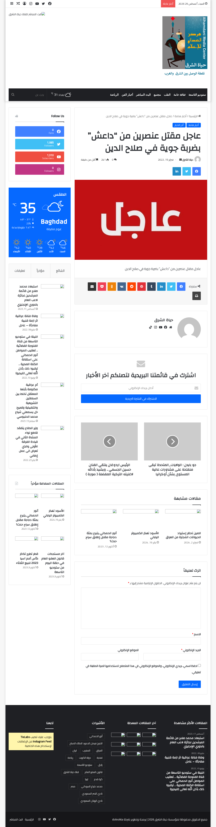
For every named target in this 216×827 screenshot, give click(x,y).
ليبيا (86, 779)
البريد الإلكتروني (191, 649)
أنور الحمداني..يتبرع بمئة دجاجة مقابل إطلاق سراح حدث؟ (101, 537)
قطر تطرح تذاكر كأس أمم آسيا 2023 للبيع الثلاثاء (27, 558)
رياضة (70, 757)
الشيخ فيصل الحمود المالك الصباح (86, 743)
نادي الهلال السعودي (92, 800)
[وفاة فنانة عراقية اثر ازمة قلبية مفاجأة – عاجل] (52, 322)
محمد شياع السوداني (92, 786)
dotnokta (117, 819)
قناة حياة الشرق (71, 772)
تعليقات (20, 271)
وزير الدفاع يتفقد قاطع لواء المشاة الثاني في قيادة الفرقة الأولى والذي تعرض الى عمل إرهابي (27, 441)
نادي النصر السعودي (92, 793)
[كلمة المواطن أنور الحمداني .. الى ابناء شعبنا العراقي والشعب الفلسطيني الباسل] (134, 755)
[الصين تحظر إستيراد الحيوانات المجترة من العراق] (183, 519)
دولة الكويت (85, 757)
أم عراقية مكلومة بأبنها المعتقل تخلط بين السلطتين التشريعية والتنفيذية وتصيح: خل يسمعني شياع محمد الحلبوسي (26, 401)
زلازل (100, 764)
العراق (99, 750)
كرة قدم (98, 779)
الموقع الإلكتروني (128, 649)
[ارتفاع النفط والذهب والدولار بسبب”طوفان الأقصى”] (118, 755)
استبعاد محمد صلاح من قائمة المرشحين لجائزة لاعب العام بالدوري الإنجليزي (27, 295)
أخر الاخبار (179, 125)
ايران (75, 750)
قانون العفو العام (94, 772)
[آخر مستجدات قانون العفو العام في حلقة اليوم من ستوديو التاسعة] (52, 543)
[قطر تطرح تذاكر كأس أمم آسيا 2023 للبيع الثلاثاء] (26, 543)
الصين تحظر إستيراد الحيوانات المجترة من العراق (183, 535)
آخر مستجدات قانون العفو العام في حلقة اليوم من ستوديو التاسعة (52, 563)
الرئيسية (193, 116)
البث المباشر (143, 94)
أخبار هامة (180, 116)
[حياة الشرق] (185, 48)
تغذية (100, 757)
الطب (167, 94)
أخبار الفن (127, 94)
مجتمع (157, 94)
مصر (73, 786)
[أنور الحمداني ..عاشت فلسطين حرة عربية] (149, 755)
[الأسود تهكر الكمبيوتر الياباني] (141, 519)
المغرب (86, 750)
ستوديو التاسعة (197, 94)
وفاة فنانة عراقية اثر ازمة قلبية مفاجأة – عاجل (26, 320)
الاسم (196, 634)
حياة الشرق (187, 159)
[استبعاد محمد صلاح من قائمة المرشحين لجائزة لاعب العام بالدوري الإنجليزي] (52, 292)
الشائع (60, 271)
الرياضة (114, 94)
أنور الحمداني (96, 736)
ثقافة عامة (180, 94)
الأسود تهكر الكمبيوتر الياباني (145, 535)
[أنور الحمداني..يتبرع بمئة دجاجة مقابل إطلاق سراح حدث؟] (99, 519)
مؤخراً (40, 271)
